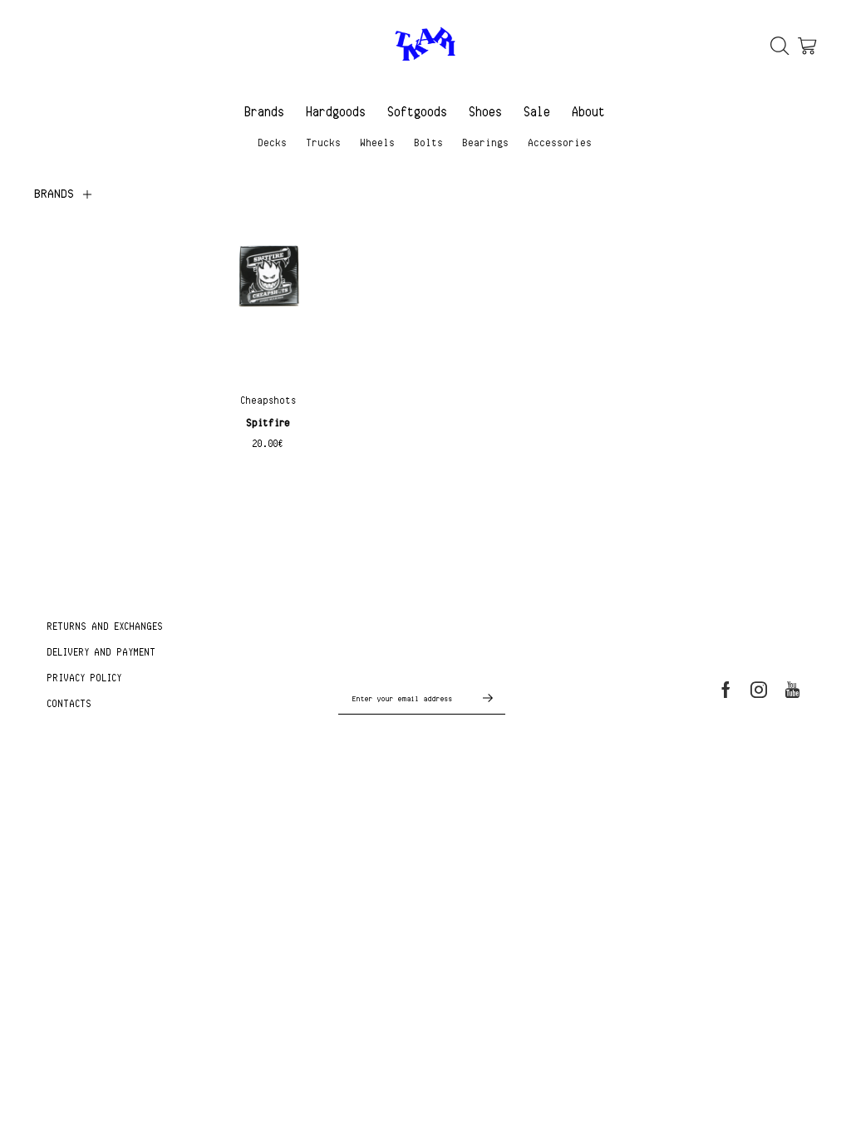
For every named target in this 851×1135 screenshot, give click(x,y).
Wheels (378, 142)
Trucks (324, 142)
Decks (273, 142)
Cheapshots (269, 400)
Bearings (486, 142)
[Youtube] (792, 689)
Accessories (561, 142)
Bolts (429, 142)
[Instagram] (758, 689)
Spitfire (269, 422)
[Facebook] (726, 689)
